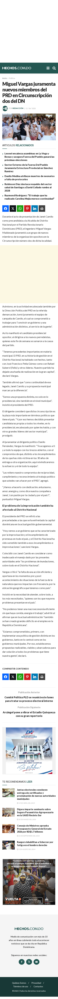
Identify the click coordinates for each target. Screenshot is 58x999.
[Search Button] (54, 68)
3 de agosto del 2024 (26, 849)
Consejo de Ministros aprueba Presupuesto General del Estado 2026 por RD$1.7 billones (34, 828)
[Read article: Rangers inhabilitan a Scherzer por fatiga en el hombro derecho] (8, 845)
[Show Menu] (48, 68)
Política (12, 78)
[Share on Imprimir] (42, 208)
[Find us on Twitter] (29, 962)
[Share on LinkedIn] (34, 208)
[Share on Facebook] (5, 208)
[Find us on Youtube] (36, 962)
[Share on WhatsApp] (20, 208)
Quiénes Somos (19, 983)
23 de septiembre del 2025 (29, 836)
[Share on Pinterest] (27, 208)
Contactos (38, 986)
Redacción (18, 108)
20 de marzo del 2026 (27, 819)
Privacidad (36, 983)
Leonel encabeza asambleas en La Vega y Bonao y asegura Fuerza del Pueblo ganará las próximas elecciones (29, 156)
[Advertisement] (29, 31)
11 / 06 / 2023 (31, 108)
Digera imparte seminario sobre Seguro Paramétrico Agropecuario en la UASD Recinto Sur (35, 812)
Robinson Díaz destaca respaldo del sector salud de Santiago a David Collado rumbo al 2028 (28, 187)
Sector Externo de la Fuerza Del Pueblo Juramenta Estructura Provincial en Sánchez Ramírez (28, 168)
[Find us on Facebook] (22, 962)
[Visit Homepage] (22, 68)
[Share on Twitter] (13, 208)
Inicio (4, 78)
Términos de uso (20, 986)
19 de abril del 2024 (26, 803)
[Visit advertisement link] (29, 751)
